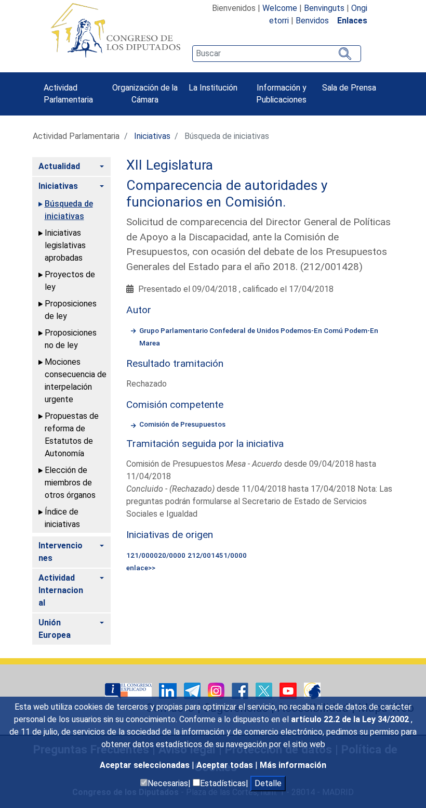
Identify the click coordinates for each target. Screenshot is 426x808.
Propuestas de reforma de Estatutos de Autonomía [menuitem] (72, 434)
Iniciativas (152, 136)
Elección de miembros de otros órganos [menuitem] (70, 482)
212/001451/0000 (217, 555)
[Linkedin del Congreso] (168, 690)
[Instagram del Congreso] (217, 690)
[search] (276, 53)
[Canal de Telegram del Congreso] (193, 690)
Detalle (268, 783)
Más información (293, 765)
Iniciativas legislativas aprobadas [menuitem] (65, 245)
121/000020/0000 (155, 555)
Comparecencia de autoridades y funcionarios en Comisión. (226, 193)
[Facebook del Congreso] (241, 690)
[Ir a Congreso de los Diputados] (115, 30)
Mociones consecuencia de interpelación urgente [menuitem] (75, 380)
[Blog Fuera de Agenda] (312, 690)
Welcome (279, 8)
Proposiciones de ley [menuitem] (71, 310)
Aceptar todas (225, 765)
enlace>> (140, 567)
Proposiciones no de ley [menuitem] (71, 339)
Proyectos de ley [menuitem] (70, 281)
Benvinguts (324, 8)
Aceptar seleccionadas (146, 765)
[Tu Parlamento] (129, 690)
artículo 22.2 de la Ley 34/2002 (351, 719)
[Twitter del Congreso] (265, 690)
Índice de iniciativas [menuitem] (62, 518)
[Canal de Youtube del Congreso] (289, 690)
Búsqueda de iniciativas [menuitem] (69, 210)
